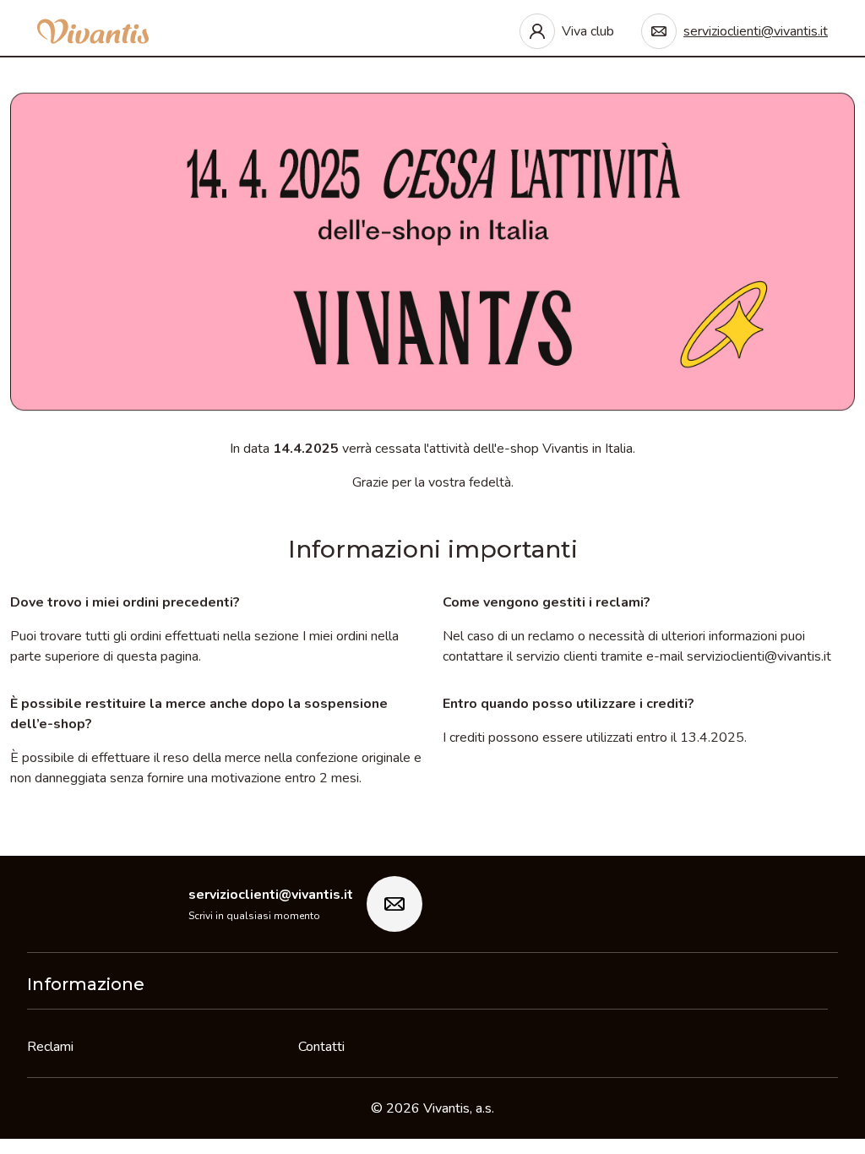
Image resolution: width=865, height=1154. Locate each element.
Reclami (50, 1046)
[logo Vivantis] (93, 31)
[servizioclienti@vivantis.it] (394, 904)
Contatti (321, 1046)
